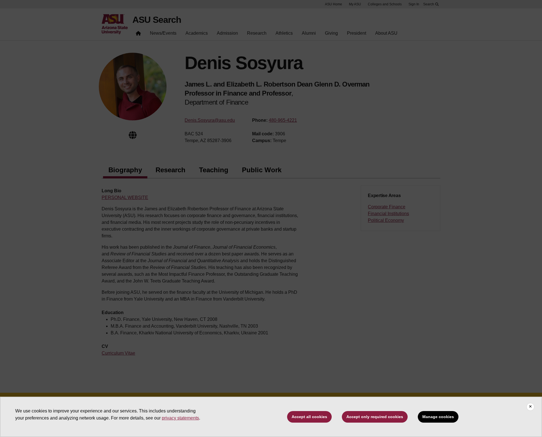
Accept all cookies (309, 416)
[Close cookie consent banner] (530, 407)
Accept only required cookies (374, 416)
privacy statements (180, 418)
